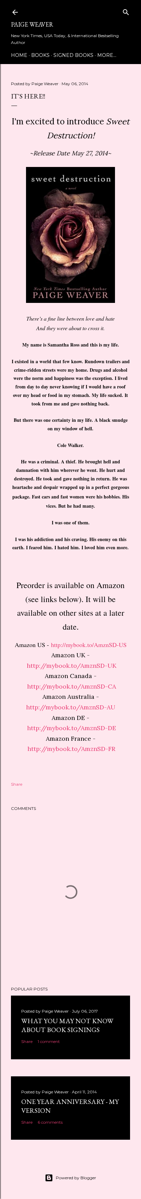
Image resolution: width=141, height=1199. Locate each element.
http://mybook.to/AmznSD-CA (71, 686)
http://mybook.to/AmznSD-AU (70, 707)
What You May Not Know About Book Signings (67, 1025)
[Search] (126, 10)
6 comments (50, 1122)
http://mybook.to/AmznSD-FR (71, 749)
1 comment (49, 1041)
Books (40, 55)
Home (19, 55)
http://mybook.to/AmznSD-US (89, 645)
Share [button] (16, 784)
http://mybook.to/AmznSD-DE (71, 728)
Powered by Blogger (76, 1177)
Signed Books (73, 55)
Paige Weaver (32, 24)
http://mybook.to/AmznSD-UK (71, 666)
